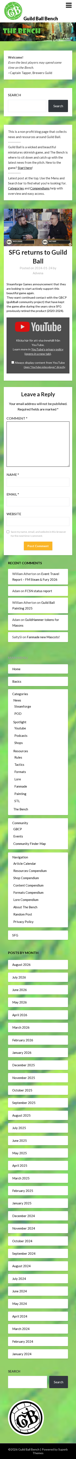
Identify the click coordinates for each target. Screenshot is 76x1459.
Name (13, 474)
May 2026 (19, 1002)
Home (16, 669)
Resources (20, 751)
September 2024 (23, 1253)
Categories (16, 188)
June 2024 (19, 1291)
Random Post (22, 914)
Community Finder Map (29, 843)
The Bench (20, 809)
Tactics (19, 764)
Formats (20, 772)
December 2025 (23, 1065)
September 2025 (23, 1103)
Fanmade (20, 786)
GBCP (17, 829)
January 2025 (21, 1203)
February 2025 (22, 1191)
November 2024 (23, 1228)
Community (20, 823)
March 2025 (21, 1178)
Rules (18, 757)
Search (14, 95)
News (17, 700)
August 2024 (21, 1266)
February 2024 (22, 1341)
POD (18, 713)
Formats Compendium (28, 892)
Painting (20, 794)
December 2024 (23, 1216)
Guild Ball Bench (40, 18)
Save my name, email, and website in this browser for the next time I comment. (38, 534)
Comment (17, 418)
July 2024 (19, 1279)
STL (17, 801)
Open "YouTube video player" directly (44, 367)
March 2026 (21, 1027)
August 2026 (21, 964)
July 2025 (19, 1128)
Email (13, 494)
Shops (18, 743)
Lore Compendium (25, 900)
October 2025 (22, 1090)
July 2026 (19, 977)
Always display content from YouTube (40, 362)
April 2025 (19, 1165)
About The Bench (25, 907)
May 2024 (19, 1303)
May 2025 (19, 1153)
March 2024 (21, 1329)
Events (18, 836)
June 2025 (19, 1140)
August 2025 (21, 1115)
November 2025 (23, 1078)
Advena (38, 273)
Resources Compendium (30, 871)
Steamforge (22, 706)
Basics (16, 681)
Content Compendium (28, 885)
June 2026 (19, 990)
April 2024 (19, 1316)
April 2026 (19, 1015)
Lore (17, 779)
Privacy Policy (23, 922)
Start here (25, 168)
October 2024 (22, 1241)
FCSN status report (38, 591)
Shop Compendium (26, 878)
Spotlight (19, 722)
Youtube (20, 728)
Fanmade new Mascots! (43, 637)
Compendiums (40, 188)
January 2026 (21, 1052)
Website (14, 514)
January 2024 (21, 1354)
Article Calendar (24, 863)
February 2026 (22, 1040)
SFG (15, 935)
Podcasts (20, 735)
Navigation (20, 857)
